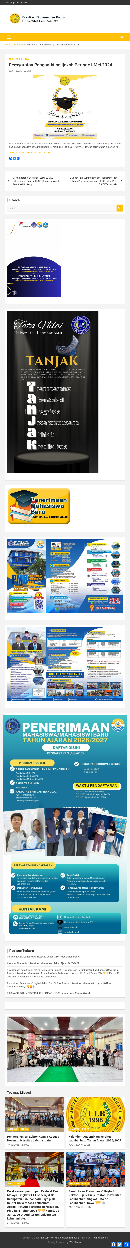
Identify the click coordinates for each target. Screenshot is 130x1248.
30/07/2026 (74, 1145)
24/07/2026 (13, 1223)
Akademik (14, 59)
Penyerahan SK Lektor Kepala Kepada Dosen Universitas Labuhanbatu (43, 956)
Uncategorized (16, 1184)
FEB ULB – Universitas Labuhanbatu (58, 1237)
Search (120, 208)
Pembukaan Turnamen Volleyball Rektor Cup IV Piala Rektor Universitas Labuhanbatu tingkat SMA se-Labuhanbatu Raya (94, 1197)
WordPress (75, 1242)
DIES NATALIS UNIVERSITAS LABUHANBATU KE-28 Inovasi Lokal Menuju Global (48, 993)
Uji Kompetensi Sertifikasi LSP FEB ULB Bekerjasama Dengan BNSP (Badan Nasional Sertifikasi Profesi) (36, 181)
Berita (25, 59)
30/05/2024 (15, 71)
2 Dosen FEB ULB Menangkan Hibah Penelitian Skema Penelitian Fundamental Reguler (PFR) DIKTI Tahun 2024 (93, 181)
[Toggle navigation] (9, 37)
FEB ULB (27, 71)
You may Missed (19, 1092)
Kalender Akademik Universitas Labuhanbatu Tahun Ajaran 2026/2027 (43, 963)
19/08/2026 (13, 1145)
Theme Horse (98, 1237)
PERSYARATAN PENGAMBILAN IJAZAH (29, 152)
